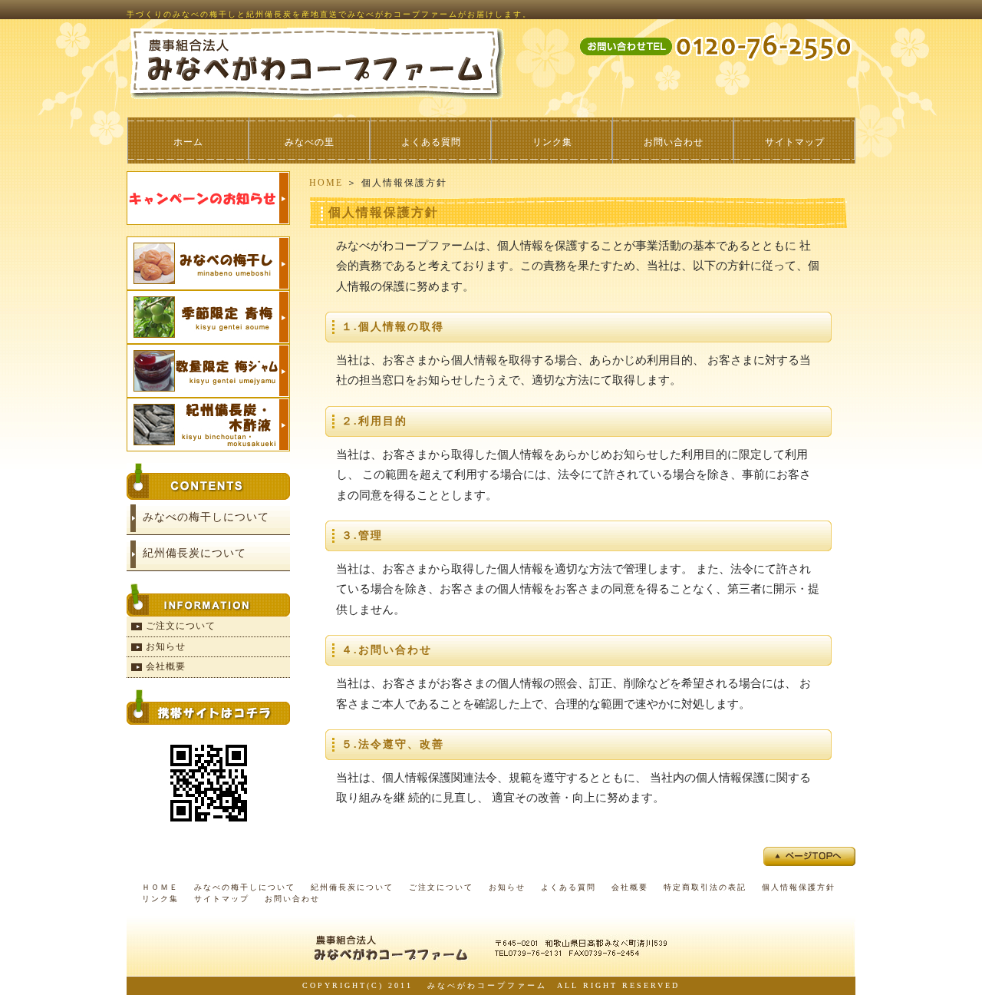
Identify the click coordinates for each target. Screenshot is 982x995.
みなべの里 (309, 142)
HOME (326, 182)
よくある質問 (431, 142)
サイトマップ (795, 142)
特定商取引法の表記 (705, 887)
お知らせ (166, 646)
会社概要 (166, 666)
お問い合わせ (674, 142)
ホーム (188, 142)
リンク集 (552, 142)
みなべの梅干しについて (206, 517)
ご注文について (181, 625)
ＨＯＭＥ (160, 887)
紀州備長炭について (194, 553)
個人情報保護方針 (798, 887)
